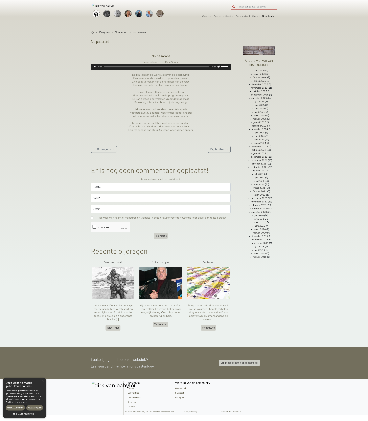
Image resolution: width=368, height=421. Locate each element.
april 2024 (259, 139)
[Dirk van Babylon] (138, 13)
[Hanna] (96, 13)
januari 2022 (259, 153)
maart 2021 (259, 188)
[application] (161, 67)
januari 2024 (259, 143)
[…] (117, 319)
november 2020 (259, 201)
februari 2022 (259, 150)
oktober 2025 (260, 91)
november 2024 (260, 129)
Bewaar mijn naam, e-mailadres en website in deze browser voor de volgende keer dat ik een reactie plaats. (162, 217)
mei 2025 (260, 108)
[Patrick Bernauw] (106, 13)
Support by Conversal (231, 411)
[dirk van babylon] (98, 6)
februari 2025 (260, 118)
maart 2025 (260, 115)
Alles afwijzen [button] (35, 407)
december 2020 (259, 198)
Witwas (208, 262)
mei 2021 (259, 181)
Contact (256, 16)
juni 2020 (259, 219)
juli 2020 (259, 215)
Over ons (206, 16)
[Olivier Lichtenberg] (117, 13)
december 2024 (260, 125)
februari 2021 (260, 191)
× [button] (43, 381)
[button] (24, 413)
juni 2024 (260, 132)
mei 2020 (259, 222)
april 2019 (260, 250)
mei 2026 (260, 70)
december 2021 (259, 156)
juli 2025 (259, 101)
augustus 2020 (259, 212)
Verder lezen (113, 328)
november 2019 (260, 239)
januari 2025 (259, 122)
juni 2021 (260, 177)
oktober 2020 (259, 205)
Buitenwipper (161, 262)
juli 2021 (259, 174)
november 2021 (259, 160)
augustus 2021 (259, 170)
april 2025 (260, 112)
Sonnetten (121, 32)
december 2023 (260, 146)
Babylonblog (133, 393)
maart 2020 (260, 229)
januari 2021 (259, 194)
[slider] (225, 66)
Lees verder (22, 402)
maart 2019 (260, 253)
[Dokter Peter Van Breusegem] (149, 13)
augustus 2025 (259, 98)
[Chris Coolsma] (128, 13)
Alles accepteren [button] (15, 407)
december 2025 (260, 84)
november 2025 (259, 87)
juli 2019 (259, 246)
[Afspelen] (94, 66)
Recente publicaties (223, 16)
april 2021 (259, 184)
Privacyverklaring (190, 412)
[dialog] (24, 398)
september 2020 (259, 208)
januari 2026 (259, 81)
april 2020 (260, 225)
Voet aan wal (113, 262)
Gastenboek (180, 388)
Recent (131, 388)
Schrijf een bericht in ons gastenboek (239, 363)
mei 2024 (260, 136)
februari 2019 (260, 257)
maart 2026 (260, 74)
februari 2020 (260, 232)
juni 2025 (260, 105)
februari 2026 (260, 77)
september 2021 (259, 167)
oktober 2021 (259, 163)
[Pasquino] (160, 13)
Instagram (179, 397)
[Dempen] (218, 66)
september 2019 (260, 243)
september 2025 (260, 94)
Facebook (179, 393)
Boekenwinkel (243, 16)
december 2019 (260, 236)
